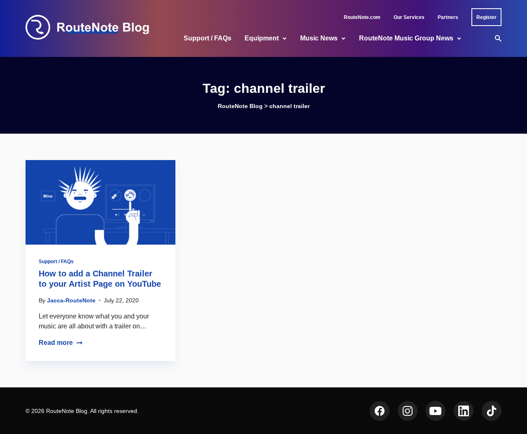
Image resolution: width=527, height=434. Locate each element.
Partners (448, 17)
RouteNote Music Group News (406, 38)
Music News (319, 38)
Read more (56, 342)
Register (486, 17)
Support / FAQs (207, 38)
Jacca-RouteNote (71, 300)
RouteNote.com (362, 17)
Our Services (409, 17)
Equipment (262, 38)
